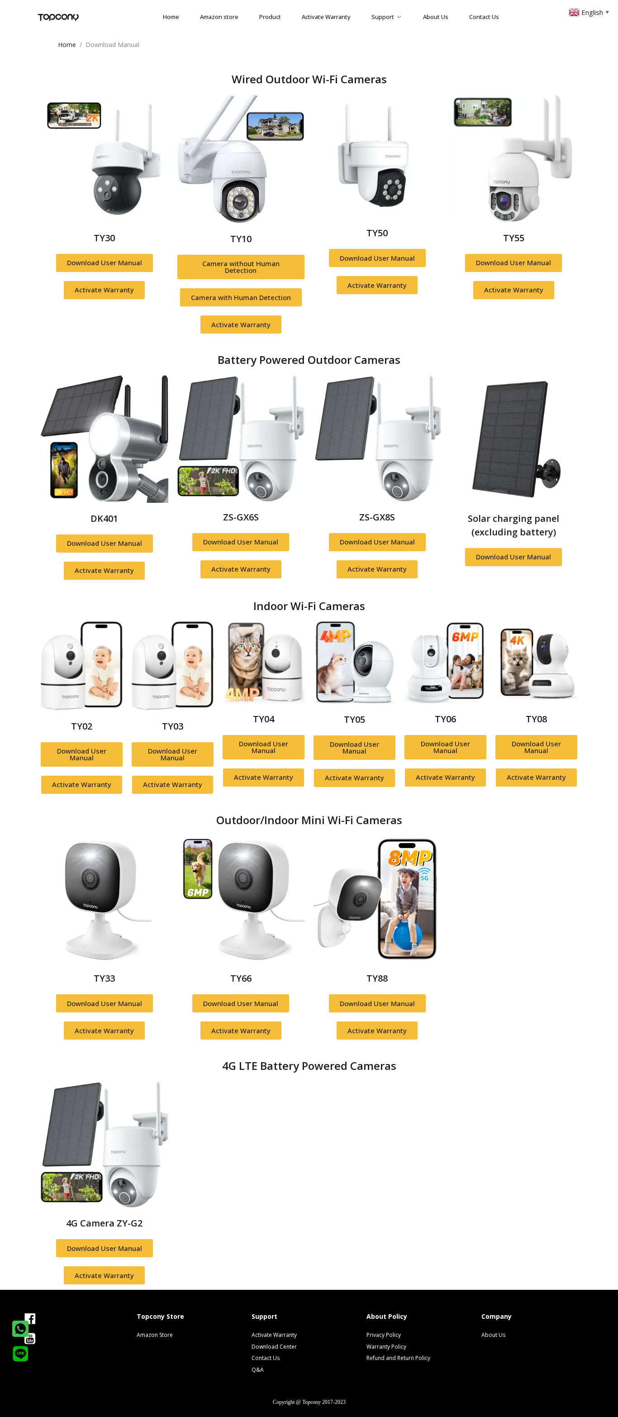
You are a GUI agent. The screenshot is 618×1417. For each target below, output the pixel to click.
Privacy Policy (383, 1335)
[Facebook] (44, 1319)
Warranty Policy (386, 1347)
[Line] (20, 1354)
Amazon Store (155, 1335)
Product (270, 17)
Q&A (258, 1370)
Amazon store (219, 17)
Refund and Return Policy (389, 1358)
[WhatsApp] (20, 1329)
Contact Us (484, 17)
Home (171, 17)
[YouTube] (44, 1338)
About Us (435, 17)
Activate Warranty (326, 17)
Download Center (274, 1347)
